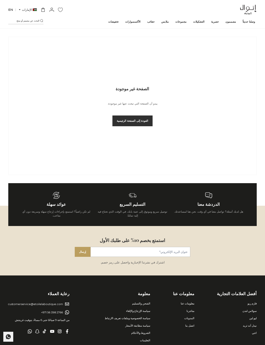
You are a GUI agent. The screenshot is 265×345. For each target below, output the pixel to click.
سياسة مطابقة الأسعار (137, 325)
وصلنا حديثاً (249, 21)
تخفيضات (113, 21)
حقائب (151, 21)
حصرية (215, 21)
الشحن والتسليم (141, 303)
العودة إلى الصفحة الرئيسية (132, 120)
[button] (27, 10)
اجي (254, 332)
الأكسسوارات (133, 21)
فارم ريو (252, 303)
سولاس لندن (249, 311)
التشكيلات (199, 21)
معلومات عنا (187, 303)
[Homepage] (248, 10)
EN (10, 10)
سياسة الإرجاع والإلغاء (138, 311)
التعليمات (145, 340)
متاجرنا (190, 311)
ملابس (165, 21)
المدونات (189, 318)
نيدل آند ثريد (250, 325)
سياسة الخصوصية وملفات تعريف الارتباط (127, 318)
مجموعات (181, 21)
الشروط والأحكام (140, 332)
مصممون (230, 21)
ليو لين (253, 318)
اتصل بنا (189, 325)
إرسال (82, 251)
